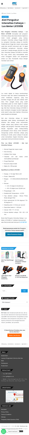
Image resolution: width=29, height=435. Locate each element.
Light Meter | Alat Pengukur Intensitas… (6, 277)
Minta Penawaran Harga (14, 234)
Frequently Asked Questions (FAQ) (10, 419)
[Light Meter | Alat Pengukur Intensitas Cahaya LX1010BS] (7, 270)
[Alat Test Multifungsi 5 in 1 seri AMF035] (7, 255)
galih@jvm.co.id (10, 376)
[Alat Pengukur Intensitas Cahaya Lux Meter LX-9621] (21, 255)
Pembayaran (4, 363)
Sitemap (3, 417)
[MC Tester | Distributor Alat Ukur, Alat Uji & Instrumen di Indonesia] (14, 3)
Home (4, 13)
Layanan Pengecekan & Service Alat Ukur (12, 358)
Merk (2, 360)
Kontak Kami (4, 355)
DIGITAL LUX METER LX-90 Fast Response (21, 276)
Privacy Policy (5, 412)
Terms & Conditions (6, 414)
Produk (8, 13)
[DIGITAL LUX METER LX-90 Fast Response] (21, 270)
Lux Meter (13, 13)
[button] (3, 431)
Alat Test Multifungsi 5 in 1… (7, 260)
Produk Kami (4, 365)
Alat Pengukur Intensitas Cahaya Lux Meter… (20, 261)
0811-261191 (8, 373)
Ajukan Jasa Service (14, 335)
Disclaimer (4, 409)
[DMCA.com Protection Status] (17, 432)
